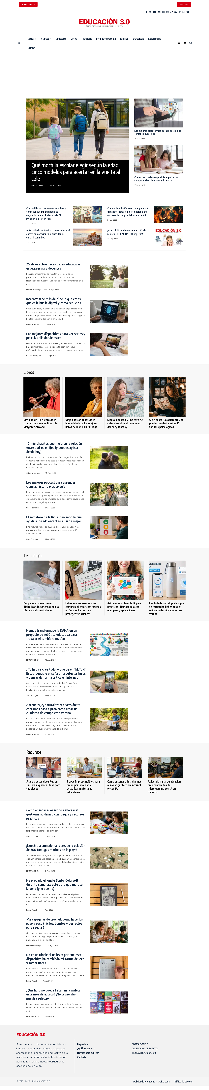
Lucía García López (34, 289)
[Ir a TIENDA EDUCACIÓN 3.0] (184, 43)
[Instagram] (163, 12)
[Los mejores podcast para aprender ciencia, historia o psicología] (109, 494)
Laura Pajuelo (32, 910)
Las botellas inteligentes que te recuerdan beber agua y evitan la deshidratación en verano (166, 608)
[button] (190, 43)
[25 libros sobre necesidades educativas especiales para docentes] (109, 276)
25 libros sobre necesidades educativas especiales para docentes (53, 266)
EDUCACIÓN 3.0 (33, 660)
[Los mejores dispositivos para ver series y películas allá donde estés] (109, 344)
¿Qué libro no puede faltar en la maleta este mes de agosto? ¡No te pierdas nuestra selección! (53, 994)
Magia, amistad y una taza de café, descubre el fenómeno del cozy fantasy (125, 423)
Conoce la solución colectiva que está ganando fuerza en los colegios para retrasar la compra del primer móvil (127, 211)
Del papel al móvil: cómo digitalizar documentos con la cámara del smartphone (41, 606)
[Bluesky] (188, 12)
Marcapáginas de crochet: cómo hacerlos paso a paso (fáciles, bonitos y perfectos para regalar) (54, 923)
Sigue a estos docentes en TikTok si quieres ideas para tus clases (43, 785)
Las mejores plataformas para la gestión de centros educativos (157, 132)
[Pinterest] (167, 12)
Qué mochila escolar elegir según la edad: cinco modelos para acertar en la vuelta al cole (75, 171)
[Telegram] (179, 12)
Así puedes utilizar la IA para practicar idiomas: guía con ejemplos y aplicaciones (124, 606)
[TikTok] (171, 12)
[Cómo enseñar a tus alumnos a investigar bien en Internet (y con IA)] (124, 767)
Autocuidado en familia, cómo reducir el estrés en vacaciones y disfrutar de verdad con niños (48, 234)
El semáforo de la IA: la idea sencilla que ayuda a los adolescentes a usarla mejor (54, 519)
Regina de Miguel (33, 355)
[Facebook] (146, 12)
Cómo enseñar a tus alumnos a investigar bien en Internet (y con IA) (124, 785)
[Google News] (159, 12)
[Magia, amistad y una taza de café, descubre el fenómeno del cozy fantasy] (125, 397)
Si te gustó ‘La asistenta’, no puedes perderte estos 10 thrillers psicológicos (166, 423)
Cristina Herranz (33, 324)
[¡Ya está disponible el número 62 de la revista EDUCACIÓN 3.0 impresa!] (168, 237)
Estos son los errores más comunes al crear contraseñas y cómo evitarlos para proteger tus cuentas (83, 608)
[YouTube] (155, 12)
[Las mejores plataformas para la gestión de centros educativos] (158, 113)
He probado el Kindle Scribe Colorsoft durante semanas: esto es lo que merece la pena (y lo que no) (54, 884)
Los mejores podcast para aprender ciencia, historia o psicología (50, 484)
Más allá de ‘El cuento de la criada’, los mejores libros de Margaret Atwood (40, 423)
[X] (150, 12)
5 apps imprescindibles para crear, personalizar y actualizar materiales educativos (83, 787)
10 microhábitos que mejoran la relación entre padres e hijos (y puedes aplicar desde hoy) (54, 447)
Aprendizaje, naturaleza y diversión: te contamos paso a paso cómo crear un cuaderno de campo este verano (53, 708)
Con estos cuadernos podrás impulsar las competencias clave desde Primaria (156, 179)
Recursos (33, 752)
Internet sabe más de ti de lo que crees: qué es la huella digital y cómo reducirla (53, 301)
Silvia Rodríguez (37, 185)
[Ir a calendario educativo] (179, 43)
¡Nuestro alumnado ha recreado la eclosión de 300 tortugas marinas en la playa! (55, 847)
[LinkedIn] (175, 12)
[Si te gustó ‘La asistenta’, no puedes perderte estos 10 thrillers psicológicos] (167, 397)
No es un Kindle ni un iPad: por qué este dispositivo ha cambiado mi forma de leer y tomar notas (55, 958)
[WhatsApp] (183, 12)
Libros (28, 372)
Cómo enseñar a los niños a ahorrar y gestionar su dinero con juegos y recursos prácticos (55, 814)
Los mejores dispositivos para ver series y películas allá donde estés (55, 335)
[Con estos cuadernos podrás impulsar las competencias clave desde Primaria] (158, 159)
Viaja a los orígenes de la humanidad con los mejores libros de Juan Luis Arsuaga (81, 423)
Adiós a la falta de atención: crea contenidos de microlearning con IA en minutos (164, 787)
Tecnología (32, 555)
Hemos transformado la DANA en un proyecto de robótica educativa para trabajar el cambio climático (51, 634)
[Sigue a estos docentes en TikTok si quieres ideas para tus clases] (43, 767)
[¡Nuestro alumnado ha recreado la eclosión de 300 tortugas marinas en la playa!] (109, 858)
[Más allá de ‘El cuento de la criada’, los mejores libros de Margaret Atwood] (41, 397)
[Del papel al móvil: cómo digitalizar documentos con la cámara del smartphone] (41, 580)
